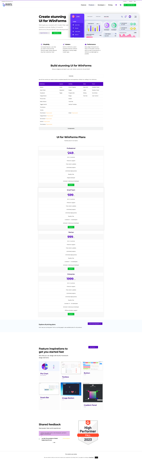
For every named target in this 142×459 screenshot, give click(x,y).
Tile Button (42, 107)
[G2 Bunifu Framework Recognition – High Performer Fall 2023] (88, 419)
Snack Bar (44, 397)
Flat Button (43, 112)
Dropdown (42, 93)
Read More (91, 457)
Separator (62, 90)
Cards (61, 87)
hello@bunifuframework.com (7, 1)
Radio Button (43, 101)
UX (63, 378)
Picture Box (43, 98)
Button (41, 87)
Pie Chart (44, 374)
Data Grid (85, 87)
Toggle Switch (43, 104)
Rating (84, 93)
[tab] (71, 76)
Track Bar (71, 101)
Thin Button (43, 124)
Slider (70, 112)
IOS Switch (42, 118)
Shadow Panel (95, 90)
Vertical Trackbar (73, 104)
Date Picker (43, 90)
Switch (41, 121)
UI (62, 378)
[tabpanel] (71, 102)
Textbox (65, 377)
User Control (95, 95)
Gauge (70, 90)
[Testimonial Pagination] (54, 444)
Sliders (70, 98)
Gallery (71, 368)
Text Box (85, 95)
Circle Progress (72, 87)
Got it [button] (96, 457)
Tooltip (41, 110)
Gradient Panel (95, 87)
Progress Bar (72, 93)
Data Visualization (43, 375)
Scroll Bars (94, 93)
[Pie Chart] (49, 366)
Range (70, 95)
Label (84, 90)
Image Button (43, 95)
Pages (61, 93)
